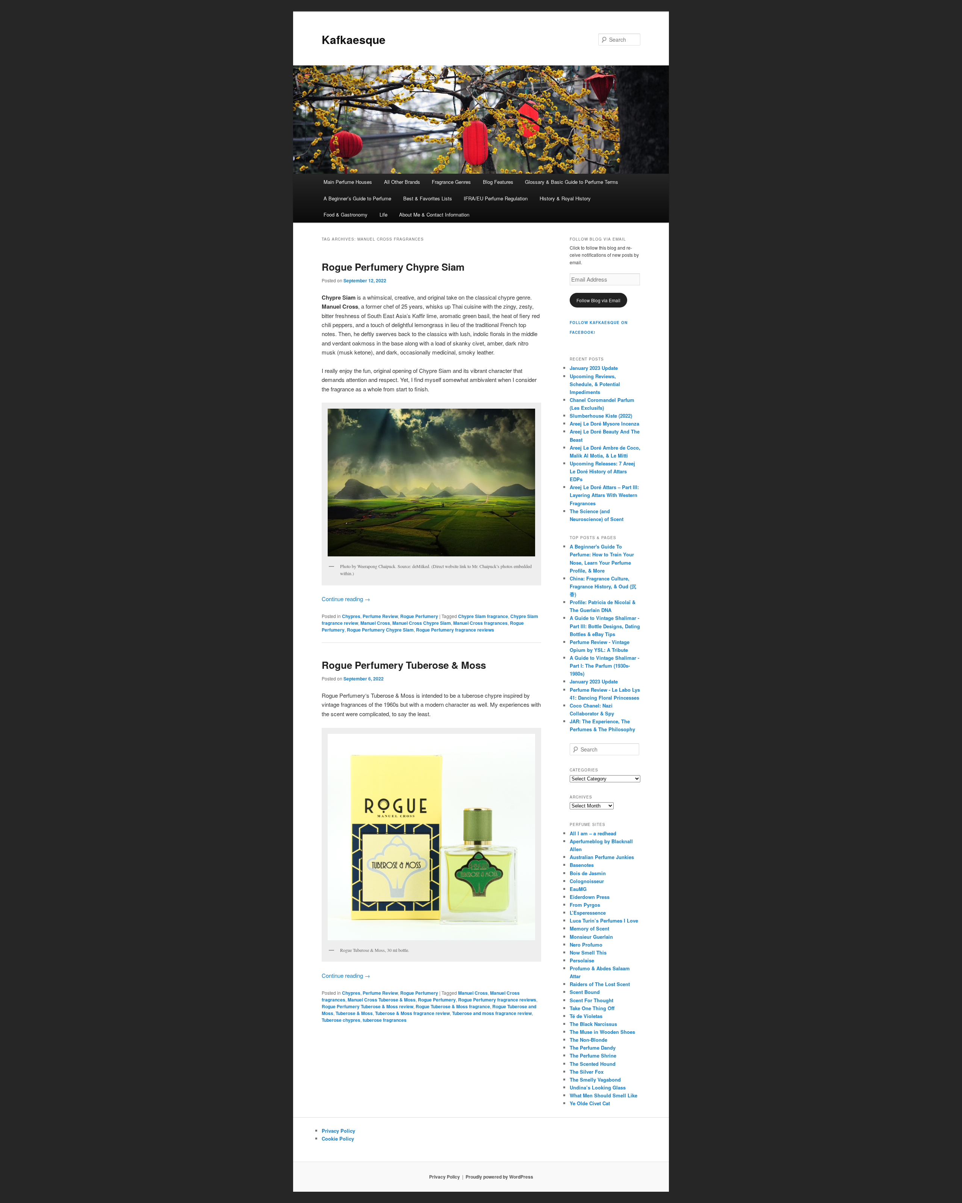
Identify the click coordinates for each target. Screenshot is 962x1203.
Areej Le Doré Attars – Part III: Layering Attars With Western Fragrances (604, 494)
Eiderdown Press (590, 896)
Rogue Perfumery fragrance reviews (455, 629)
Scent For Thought (591, 1000)
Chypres (351, 616)
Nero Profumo (586, 944)
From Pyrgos (585, 904)
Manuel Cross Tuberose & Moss (382, 999)
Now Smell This (588, 952)
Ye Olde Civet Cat (590, 1103)
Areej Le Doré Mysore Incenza (604, 423)
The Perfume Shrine (593, 1055)
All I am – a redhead (593, 833)
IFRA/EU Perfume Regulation (496, 198)
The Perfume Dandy (593, 1047)
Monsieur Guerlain (591, 936)
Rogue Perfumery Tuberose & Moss (404, 665)
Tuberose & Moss (354, 1013)
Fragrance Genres (451, 181)
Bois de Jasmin (588, 873)
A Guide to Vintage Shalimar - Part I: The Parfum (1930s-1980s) (604, 665)
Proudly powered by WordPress (499, 1176)
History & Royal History (565, 198)
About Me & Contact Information (434, 214)
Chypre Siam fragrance (483, 616)
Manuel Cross (375, 623)
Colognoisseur (587, 881)
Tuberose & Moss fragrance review (412, 1013)
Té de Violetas (586, 1016)
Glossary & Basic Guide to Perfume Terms (571, 181)
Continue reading (346, 599)
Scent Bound (585, 991)
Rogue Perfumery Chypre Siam (393, 267)
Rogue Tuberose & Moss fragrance (453, 1006)
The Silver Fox (587, 1071)
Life (383, 214)
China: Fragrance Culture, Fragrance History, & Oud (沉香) (603, 586)
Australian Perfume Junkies (602, 857)
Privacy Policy (338, 1130)
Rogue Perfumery (419, 616)
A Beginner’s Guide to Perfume (357, 198)
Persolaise (582, 960)
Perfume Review (380, 616)
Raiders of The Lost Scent (600, 984)
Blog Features (498, 181)
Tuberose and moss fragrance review (492, 1013)
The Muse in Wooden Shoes (602, 1031)
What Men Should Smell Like (603, 1095)
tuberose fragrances (385, 1020)
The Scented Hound (593, 1063)
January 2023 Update (594, 367)
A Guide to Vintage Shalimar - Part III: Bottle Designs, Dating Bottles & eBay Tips (605, 625)
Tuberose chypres (341, 1020)
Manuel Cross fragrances (480, 623)
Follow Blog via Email (598, 300)
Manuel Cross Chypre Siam (421, 623)
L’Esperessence (588, 912)
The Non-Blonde (588, 1039)
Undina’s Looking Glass (598, 1087)
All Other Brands (402, 181)
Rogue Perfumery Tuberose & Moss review (367, 1006)
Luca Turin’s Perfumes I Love (604, 920)
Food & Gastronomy (346, 214)
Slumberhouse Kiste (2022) (601, 415)
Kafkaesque (354, 39)
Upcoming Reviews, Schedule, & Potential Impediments (595, 384)
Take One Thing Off (592, 1008)
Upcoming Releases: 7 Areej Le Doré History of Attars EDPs (602, 471)
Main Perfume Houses (348, 181)
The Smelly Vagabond (595, 1079)
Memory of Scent (589, 928)
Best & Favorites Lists (427, 198)
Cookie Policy (338, 1138)
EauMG (578, 888)
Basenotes (582, 864)
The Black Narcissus (593, 1023)
